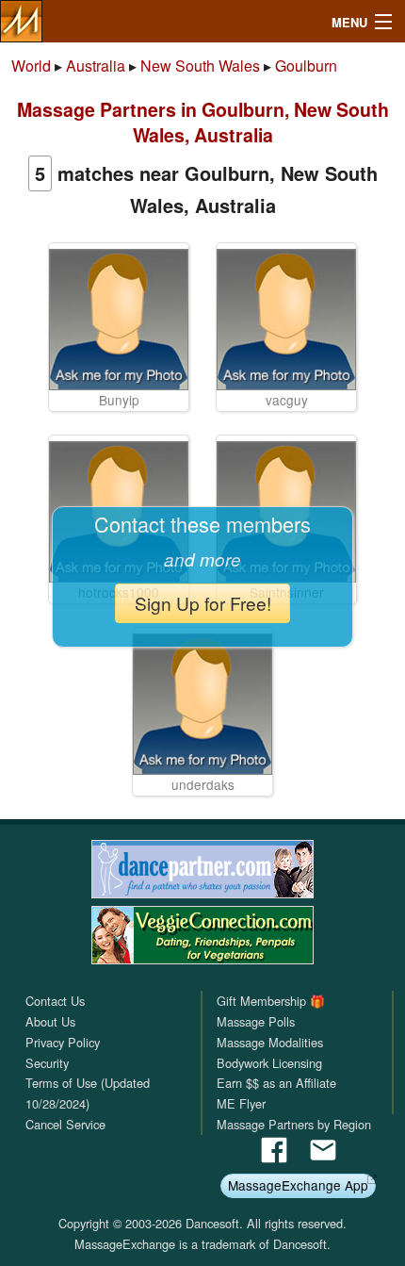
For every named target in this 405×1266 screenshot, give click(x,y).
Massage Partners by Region (294, 1124)
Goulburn (306, 65)
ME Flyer (241, 1103)
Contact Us (55, 1001)
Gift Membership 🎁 (271, 1001)
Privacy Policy (62, 1042)
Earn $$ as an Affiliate (276, 1083)
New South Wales (200, 65)
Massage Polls (256, 1021)
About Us (50, 1021)
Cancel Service (65, 1124)
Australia (95, 65)
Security (47, 1063)
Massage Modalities (270, 1042)
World (31, 65)
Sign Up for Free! (203, 603)
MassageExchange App (298, 1185)
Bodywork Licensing (269, 1063)
